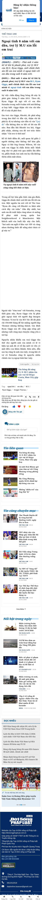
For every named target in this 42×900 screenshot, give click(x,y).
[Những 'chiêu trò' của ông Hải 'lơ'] (10, 492)
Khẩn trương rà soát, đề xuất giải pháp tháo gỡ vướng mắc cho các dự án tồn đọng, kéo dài (28, 681)
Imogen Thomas (20, 390)
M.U (32, 81)
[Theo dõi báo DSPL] (21, 58)
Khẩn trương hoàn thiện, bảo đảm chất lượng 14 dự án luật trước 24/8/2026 (28, 627)
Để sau (21, 20)
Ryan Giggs (6, 390)
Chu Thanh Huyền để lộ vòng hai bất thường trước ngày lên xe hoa (28, 518)
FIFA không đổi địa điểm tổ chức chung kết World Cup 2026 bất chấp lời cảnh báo (20, 799)
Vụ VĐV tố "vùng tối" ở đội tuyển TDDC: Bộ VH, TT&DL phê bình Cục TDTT (28, 572)
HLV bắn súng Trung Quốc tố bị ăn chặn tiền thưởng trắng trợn (28, 555)
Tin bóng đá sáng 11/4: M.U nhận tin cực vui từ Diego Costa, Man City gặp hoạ (28, 374)
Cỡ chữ (21, 899)
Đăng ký (31, 20)
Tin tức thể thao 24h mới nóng (14, 793)
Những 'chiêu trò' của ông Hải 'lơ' (28, 490)
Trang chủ (4, 899)
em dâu (20, 386)
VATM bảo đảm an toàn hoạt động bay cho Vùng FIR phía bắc (27, 644)
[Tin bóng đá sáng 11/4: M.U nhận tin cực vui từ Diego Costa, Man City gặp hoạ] (9, 372)
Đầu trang (24, 891)
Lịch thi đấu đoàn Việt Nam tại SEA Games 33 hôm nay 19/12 (19, 742)
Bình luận (29, 899)
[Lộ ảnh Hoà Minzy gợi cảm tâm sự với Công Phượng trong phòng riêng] (10, 470)
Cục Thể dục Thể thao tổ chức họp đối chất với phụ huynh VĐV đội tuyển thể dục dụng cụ (28, 590)
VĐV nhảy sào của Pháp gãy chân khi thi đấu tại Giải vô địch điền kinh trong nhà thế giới (28, 537)
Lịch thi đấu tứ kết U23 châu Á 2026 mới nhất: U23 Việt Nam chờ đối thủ (19, 735)
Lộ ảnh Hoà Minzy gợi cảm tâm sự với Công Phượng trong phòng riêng (29, 470)
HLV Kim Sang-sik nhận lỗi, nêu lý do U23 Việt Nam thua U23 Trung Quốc (20, 727)
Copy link (12, 899)
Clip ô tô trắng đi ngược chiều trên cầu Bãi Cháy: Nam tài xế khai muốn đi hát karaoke (28, 701)
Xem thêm (20, 609)
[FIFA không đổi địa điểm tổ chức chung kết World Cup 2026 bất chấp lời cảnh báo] (21, 779)
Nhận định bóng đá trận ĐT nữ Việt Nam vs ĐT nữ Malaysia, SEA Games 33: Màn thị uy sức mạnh (20, 759)
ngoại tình (16, 87)
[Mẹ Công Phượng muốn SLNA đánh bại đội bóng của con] (10, 481)
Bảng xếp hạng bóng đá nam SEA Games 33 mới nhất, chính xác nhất (21, 750)
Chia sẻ (38, 899)
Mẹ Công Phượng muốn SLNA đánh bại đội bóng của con (28, 480)
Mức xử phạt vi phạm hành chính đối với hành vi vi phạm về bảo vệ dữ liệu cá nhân (28, 662)
